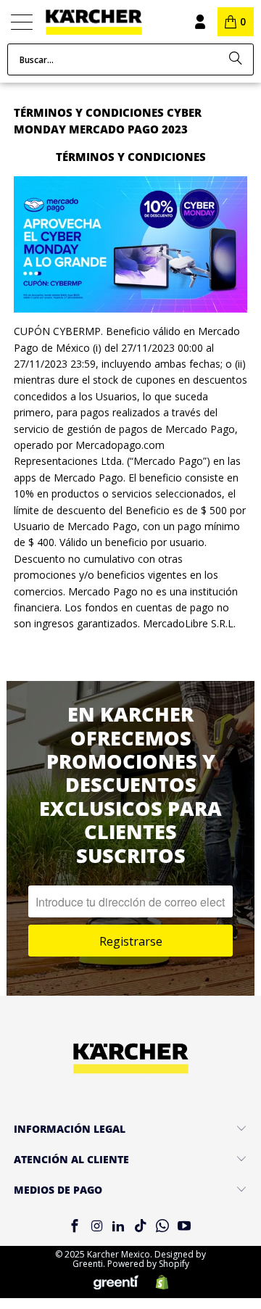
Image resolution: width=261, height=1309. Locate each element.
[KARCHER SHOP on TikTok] (140, 1226)
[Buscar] (236, 59)
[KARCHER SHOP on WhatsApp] (162, 1226)
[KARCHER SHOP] (107, 22)
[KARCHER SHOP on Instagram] (96, 1226)
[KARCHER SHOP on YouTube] (185, 1226)
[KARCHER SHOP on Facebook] (74, 1226)
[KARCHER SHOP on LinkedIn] (119, 1226)
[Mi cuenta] (199, 21)
